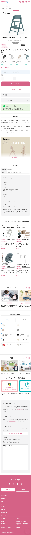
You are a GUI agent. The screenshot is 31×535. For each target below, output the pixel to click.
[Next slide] (28, 335)
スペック (16, 9)
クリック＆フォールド (22, 6)
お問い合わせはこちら (16, 433)
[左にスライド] (13, 43)
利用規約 (3, 521)
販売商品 (8, 6)
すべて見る (25, 288)
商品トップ (4, 9)
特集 (2, 501)
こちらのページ (9, 408)
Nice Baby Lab (4, 506)
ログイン (8, 489)
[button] (20, 2)
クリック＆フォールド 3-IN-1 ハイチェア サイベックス (7, 245)
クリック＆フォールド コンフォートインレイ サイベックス (22, 245)
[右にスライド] (18, 43)
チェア (13, 6)
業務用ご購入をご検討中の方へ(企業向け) (22, 524)
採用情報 (18, 527)
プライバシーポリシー (20, 518)
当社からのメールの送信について (8, 527)
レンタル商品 (4, 495)
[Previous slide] (3, 335)
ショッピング (22, 319)
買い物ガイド (4, 512)
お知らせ (3, 509)
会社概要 (3, 518)
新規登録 (23, 489)
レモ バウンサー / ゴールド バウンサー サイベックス (7, 272)
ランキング (3, 504)
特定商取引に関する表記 (21, 521)
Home (2, 6)
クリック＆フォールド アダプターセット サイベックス (22, 272)
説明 (10, 9)
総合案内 (3, 523)
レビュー (22, 9)
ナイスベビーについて (6, 515)
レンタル (8, 319)
